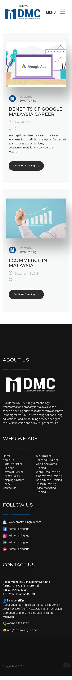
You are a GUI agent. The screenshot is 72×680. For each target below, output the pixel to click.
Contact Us (9, 488)
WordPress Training (48, 471)
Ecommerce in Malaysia (28, 263)
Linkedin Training (46, 483)
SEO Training (44, 455)
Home (6, 455)
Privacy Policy (11, 475)
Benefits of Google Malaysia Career (35, 111)
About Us (8, 459)
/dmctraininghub (19, 528)
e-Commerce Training (49, 475)
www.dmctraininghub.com (25, 522)
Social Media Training (49, 479)
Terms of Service (13, 471)
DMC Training (28, 100)
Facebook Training (47, 459)
